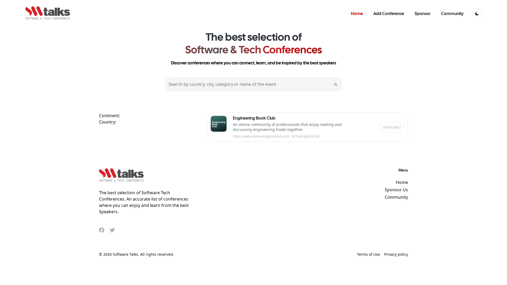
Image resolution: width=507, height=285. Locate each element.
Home (402, 182)
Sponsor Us (396, 190)
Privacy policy (396, 254)
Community (396, 197)
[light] (477, 13)
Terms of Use (368, 254)
